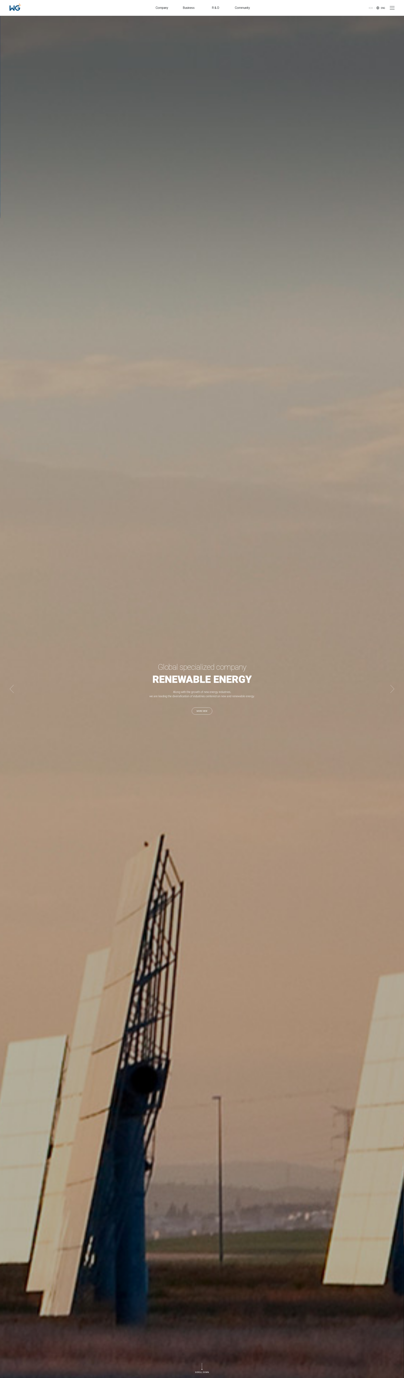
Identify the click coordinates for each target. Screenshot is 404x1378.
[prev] (11, 689)
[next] (392, 689)
